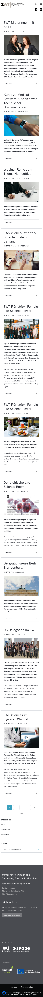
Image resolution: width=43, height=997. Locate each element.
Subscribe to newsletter (12, 915)
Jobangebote (5, 835)
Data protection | (27, 987)
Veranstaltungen (6, 830)
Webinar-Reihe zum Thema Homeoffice (18, 171)
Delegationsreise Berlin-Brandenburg (21, 565)
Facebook (36, 11)
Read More (9, 84)
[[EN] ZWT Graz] (12, 4)
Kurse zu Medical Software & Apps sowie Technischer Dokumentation (20, 100)
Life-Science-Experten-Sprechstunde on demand (20, 237)
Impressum (13, 987)
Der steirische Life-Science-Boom (17, 484)
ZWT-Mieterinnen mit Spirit (19, 24)
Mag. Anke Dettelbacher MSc (13, 891)
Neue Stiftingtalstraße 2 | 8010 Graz (16, 883)
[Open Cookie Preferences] (4, 994)
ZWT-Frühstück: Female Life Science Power (21, 308)
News (3, 825)
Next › (22, 813)
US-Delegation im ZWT (20, 630)
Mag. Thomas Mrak (9, 894)
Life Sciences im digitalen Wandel (16, 717)
